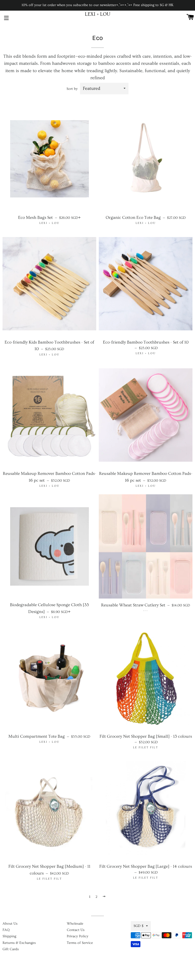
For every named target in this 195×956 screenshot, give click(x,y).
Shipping (9, 936)
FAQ (6, 930)
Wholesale (75, 924)
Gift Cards (11, 949)
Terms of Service (80, 943)
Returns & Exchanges (19, 943)
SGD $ (138, 926)
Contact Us (76, 930)
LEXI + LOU (97, 14)
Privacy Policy (77, 936)
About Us (10, 924)
